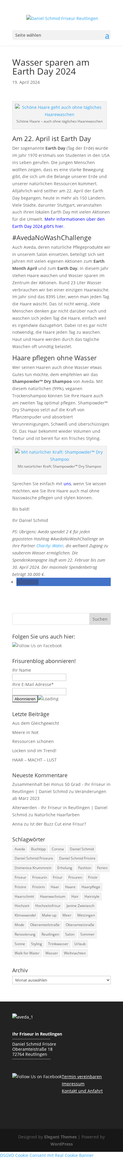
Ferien (102, 867)
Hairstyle (91, 896)
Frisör (93, 877)
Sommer (87, 934)
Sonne (20, 943)
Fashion (84, 867)
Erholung (64, 867)
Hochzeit (22, 905)
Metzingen (86, 915)
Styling (36, 943)
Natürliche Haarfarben (57, 815)
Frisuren (75, 877)
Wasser (51, 953)
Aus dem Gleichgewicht (35, 723)
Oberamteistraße (80, 924)
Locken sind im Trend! (34, 750)
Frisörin (38, 886)
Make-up (49, 915)
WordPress (61, 1144)
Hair (75, 896)
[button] (27, 582)
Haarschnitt (24, 896)
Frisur (57, 877)
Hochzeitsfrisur (48, 905)
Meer (66, 915)
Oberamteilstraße (45, 924)
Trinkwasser (58, 943)
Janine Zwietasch (80, 905)
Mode (19, 924)
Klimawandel (25, 915)
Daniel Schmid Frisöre (77, 858)
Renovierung (25, 934)
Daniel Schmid (82, 849)
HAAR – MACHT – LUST (34, 760)
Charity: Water (50, 545)
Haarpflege (91, 886)
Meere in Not (25, 732)
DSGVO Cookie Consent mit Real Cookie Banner (47, 1155)
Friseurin (39, 877)
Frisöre (20, 886)
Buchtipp (38, 849)
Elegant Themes (60, 1137)
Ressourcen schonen (33, 741)
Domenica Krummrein (33, 867)
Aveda (20, 849)
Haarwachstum (52, 896)
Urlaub (80, 943)
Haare (70, 886)
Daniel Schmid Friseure (34, 858)
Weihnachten (75, 953)
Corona (58, 849)
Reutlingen (50, 934)
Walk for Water (27, 953)
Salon (69, 934)
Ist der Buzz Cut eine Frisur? (58, 824)
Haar (55, 886)
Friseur (20, 877)
